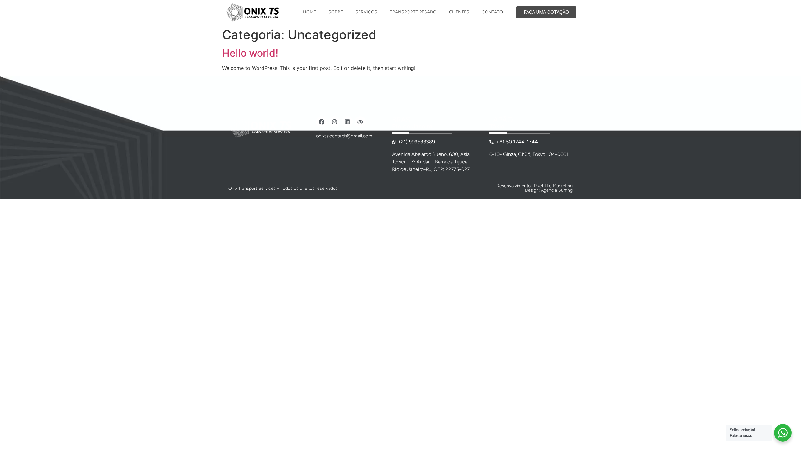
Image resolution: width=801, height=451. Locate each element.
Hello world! (250, 53)
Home (309, 12)
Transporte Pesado (413, 12)
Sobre (336, 12)
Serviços (366, 12)
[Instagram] (334, 121)
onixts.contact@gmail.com (344, 136)
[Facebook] (321, 121)
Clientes (459, 12)
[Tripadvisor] (360, 121)
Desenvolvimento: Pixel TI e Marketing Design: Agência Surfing (534, 188)
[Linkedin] (347, 121)
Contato (492, 12)
